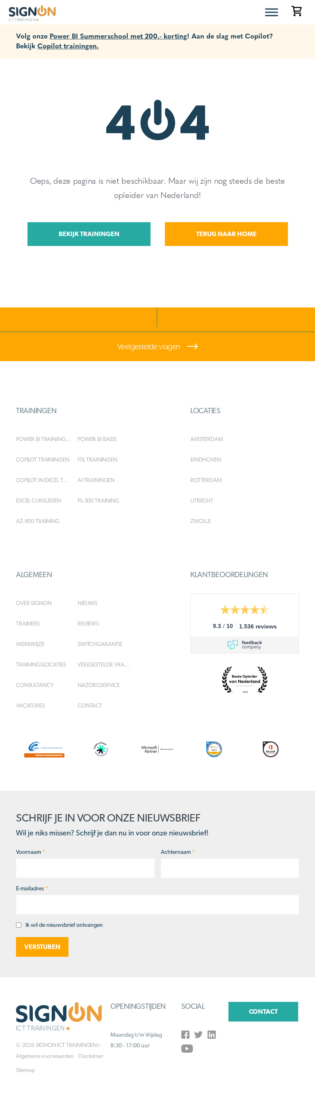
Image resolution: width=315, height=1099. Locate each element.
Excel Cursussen (38, 500)
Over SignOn (33, 603)
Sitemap (25, 1070)
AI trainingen (96, 480)
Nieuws (87, 603)
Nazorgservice (99, 685)
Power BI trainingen (44, 439)
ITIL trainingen (97, 459)
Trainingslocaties (41, 664)
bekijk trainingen (89, 234)
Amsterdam (206, 439)
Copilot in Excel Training (47, 480)
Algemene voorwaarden (44, 1056)
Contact (90, 705)
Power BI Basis (97, 439)
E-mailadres (32, 888)
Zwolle (200, 521)
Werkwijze (30, 644)
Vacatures (30, 705)
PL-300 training (98, 500)
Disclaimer (90, 1056)
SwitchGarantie (100, 644)
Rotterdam (206, 480)
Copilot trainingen (42, 459)
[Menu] (271, 12)
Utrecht (201, 500)
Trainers (28, 623)
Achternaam (178, 852)
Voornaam (30, 852)
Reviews (88, 623)
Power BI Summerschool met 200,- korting (118, 35)
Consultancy (34, 685)
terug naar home (226, 234)
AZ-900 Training (37, 521)
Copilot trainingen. (68, 45)
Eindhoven (205, 459)
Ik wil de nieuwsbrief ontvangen (64, 925)
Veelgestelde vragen (149, 346)
